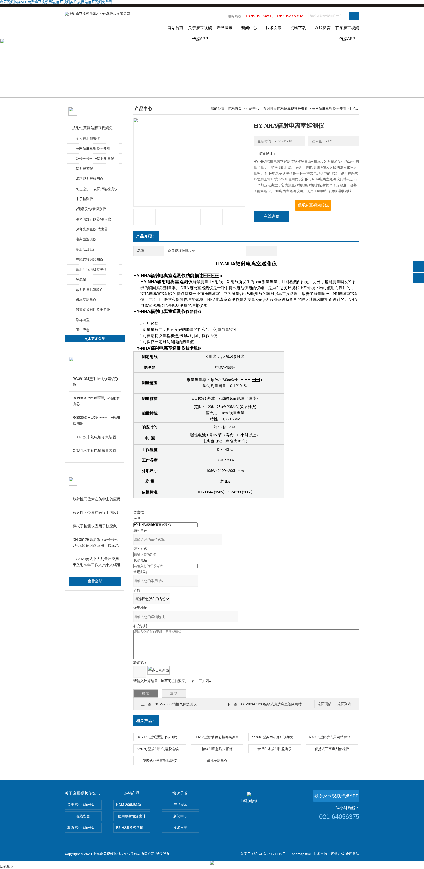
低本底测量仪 (86, 300)
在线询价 (271, 216)
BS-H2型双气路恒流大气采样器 (133, 828)
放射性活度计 (86, 249)
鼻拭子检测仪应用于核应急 (95, 526)
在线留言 (323, 28)
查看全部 (95, 581)
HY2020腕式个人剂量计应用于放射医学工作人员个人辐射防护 (96, 562)
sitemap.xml (301, 854)
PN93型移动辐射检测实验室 (217, 737)
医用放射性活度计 (132, 816)
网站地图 (7, 867)
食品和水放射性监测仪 (274, 749)
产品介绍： (146, 236)
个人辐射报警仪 (88, 138)
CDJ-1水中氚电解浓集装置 (94, 450)
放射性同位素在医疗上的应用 (96, 512)
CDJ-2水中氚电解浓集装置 (94, 437)
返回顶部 (324, 704)
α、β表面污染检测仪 (97, 189)
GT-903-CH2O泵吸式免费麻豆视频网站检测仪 (276, 704)
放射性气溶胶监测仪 (91, 269)
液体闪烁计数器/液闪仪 (93, 219)
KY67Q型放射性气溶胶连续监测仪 (161, 749)
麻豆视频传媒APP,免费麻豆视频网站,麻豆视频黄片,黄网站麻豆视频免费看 (56, 2)
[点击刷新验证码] (158, 670)
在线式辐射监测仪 (89, 259)
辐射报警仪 (84, 169)
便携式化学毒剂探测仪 (160, 761)
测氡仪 (81, 279)
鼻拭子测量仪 (217, 761)
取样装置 (83, 320)
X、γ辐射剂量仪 (95, 159)
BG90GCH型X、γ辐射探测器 (96, 420)
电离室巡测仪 (86, 239)
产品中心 (252, 108)
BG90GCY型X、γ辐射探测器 (96, 401)
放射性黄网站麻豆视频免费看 (95, 128)
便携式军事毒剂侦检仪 (332, 749)
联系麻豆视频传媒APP (347, 32)
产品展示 (224, 28)
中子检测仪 (84, 199)
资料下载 (298, 28)
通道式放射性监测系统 (93, 310)
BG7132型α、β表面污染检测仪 (161, 737)
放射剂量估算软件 (89, 290)
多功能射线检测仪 (89, 179)
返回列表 (344, 704)
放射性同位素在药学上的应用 (96, 499)
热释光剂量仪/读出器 (92, 229)
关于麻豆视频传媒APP (200, 32)
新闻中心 (249, 28)
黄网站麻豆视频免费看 (93, 148)
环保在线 (337, 854)
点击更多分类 (94, 339)
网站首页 (175, 28)
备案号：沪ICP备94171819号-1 (264, 854)
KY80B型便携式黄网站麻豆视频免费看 (333, 737)
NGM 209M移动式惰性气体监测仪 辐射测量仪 (133, 805)
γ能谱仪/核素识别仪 (91, 209)
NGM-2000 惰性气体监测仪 (175, 704)
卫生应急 (83, 330)
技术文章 (273, 28)
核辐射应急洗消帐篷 (217, 749)
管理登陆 (352, 854)
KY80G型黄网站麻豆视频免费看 (276, 737)
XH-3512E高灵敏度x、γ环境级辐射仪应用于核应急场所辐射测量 (97, 542)
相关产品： (146, 721)
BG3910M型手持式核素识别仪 (96, 382)
